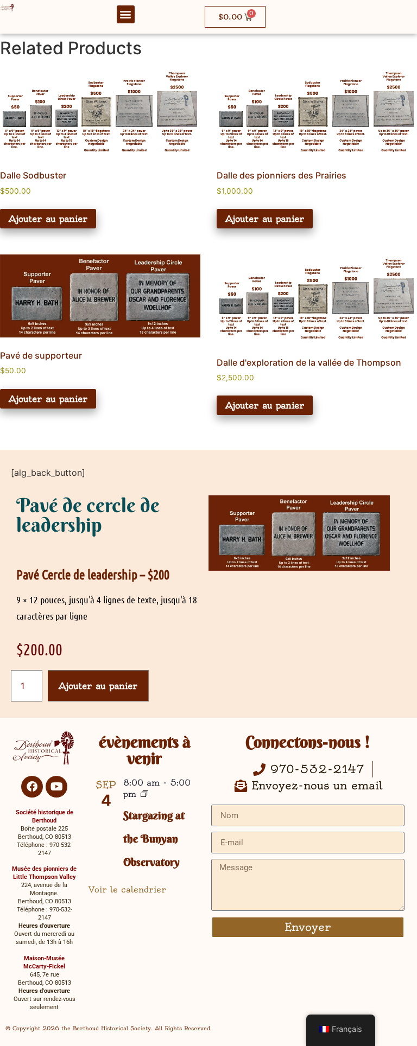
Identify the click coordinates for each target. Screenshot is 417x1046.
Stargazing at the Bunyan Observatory (154, 838)
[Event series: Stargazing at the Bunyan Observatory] (144, 795)
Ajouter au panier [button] (48, 218)
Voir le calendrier (127, 889)
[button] (126, 14)
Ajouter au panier (98, 685)
